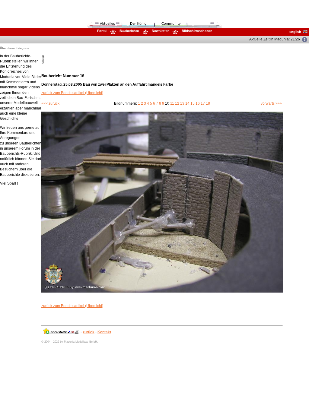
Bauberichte (129, 31)
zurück (88, 332)
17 (203, 103)
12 (177, 103)
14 (187, 103)
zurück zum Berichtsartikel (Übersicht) (72, 93)
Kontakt (104, 332)
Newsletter (160, 31)
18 (208, 103)
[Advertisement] (116, 55)
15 (192, 103)
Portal (102, 31)
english (296, 31)
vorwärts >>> (271, 103)
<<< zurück (50, 103)
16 (198, 103)
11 (172, 103)
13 (182, 103)
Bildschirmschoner (197, 31)
